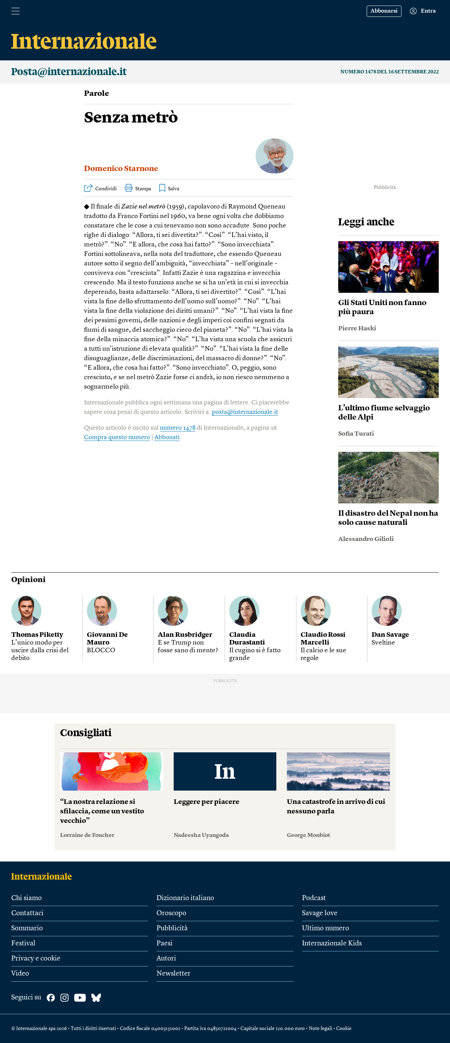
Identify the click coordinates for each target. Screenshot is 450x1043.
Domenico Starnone (121, 169)
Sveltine (383, 643)
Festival (23, 943)
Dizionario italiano (185, 898)
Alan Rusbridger (185, 635)
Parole (96, 94)
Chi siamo (26, 898)
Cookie (344, 1028)
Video (20, 973)
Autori (166, 958)
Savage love (320, 913)
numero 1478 (177, 428)
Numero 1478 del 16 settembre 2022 (389, 72)
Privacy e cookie (35, 958)
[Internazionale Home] (43, 876)
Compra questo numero (117, 437)
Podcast (314, 898)
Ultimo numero (325, 928)
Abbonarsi (384, 11)
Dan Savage (390, 635)
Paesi (164, 943)
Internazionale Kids (332, 943)
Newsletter (173, 973)
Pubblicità (172, 928)
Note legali (320, 1028)
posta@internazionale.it (245, 412)
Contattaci (27, 913)
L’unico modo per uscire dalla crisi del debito (40, 651)
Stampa (143, 188)
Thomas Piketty (37, 635)
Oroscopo (171, 913)
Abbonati (167, 437)
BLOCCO (101, 650)
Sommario (27, 928)
